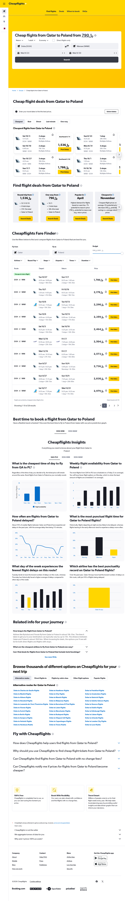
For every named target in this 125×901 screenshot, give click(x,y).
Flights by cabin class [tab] (60, 678)
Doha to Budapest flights (59, 714)
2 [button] (109, 405)
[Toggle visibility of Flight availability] (39, 507)
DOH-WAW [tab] (72, 431)
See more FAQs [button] (51, 657)
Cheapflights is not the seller (26, 830)
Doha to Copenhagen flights (60, 721)
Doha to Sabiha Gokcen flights (97, 701)
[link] (26, 218)
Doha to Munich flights (58, 697)
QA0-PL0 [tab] (54, 457)
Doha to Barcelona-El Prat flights (62, 704)
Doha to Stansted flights (23, 701)
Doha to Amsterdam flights (95, 694)
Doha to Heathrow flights (59, 690)
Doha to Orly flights (57, 694)
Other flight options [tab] (81, 678)
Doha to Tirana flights (57, 725)
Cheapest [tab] (19, 122)
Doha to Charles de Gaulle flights (26, 690)
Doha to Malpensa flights (59, 701)
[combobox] (44, 40)
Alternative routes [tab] (22, 678)
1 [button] (104, 405)
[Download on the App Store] (100, 864)
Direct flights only (63, 40)
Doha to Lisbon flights (93, 714)
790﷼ (87, 35)
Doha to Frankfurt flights (94, 690)
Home (14, 90)
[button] (4, 3)
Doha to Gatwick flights (94, 697)
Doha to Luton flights (57, 708)
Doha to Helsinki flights (23, 721)
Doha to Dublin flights (93, 708)
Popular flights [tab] (99, 678)
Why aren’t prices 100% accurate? (29, 839)
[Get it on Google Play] (100, 858)
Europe (21, 90)
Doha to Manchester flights (59, 711)
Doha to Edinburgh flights (95, 711)
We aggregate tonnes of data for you (29, 834)
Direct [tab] (38, 122)
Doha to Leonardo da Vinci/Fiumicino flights (31, 704)
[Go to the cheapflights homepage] (18, 4)
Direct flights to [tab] (40, 678)
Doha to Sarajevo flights (23, 718)
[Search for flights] (4, 11)
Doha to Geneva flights (94, 704)
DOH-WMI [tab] (60, 431)
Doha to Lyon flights (93, 725)
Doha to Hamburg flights (23, 725)
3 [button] (114, 405)
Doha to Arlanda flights (94, 718)
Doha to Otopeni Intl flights (60, 718)
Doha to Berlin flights (22, 714)
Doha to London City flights (95, 721)
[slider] (122, 253)
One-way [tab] (64, 122)
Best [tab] (29, 122)
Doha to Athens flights (22, 697)
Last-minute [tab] (50, 122)
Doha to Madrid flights (22, 694)
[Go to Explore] (4, 21)
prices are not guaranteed (62, 823)
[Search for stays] (4, 16)
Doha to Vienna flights (22, 708)
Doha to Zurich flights (22, 711)
